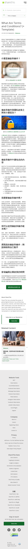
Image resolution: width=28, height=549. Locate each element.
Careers (14, 422)
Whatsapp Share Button (14, 391)
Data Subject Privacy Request (14, 448)
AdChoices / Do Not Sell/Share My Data (14, 440)
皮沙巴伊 (22, 132)
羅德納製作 (13, 80)
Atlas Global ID (14, 482)
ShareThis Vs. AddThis (14, 496)
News (14, 427)
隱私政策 (5, 135)
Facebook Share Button (14, 388)
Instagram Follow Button (14, 399)
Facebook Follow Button (14, 402)
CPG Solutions (14, 476)
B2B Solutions (14, 474)
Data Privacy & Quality (14, 479)
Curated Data (14, 471)
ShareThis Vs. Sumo (14, 510)
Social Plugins (14, 407)
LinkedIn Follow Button (14, 405)
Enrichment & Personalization (14, 465)
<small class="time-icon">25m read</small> (13, 354)
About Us (14, 419)
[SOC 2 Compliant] (20, 544)
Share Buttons (14, 383)
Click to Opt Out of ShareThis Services (14, 443)
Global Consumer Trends (14, 485)
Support (14, 410)
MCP (14, 380)
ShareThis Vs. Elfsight (14, 502)
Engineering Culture (14, 425)
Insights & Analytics (14, 463)
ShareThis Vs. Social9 (14, 507)
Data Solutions (14, 457)
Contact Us (14, 430)
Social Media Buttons (14, 385)
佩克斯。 (19, 80)
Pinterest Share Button (14, 394)
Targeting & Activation (14, 460)
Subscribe (14, 321)
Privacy (14, 437)
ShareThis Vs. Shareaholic (14, 505)
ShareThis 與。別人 (14, 494)
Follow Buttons (14, 396)
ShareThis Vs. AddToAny (14, 499)
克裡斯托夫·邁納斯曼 (12, 132)
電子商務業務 (16, 85)
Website (17, 33)
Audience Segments (14, 468)
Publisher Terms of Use (14, 446)
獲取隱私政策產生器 (14, 287)
